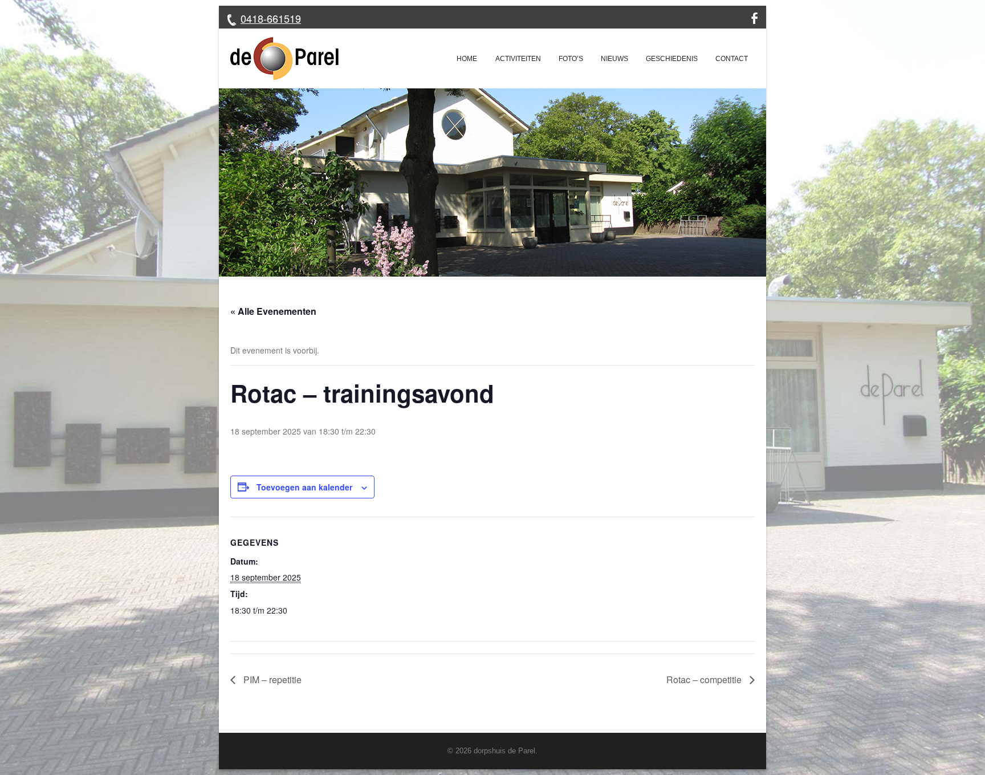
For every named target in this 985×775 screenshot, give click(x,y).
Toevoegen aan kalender (304, 487)
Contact (731, 59)
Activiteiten (518, 59)
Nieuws (614, 59)
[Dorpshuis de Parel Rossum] (279, 58)
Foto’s (571, 59)
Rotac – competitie (705, 679)
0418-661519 (271, 18)
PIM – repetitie (271, 679)
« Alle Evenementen (273, 311)
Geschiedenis (672, 59)
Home (467, 59)
